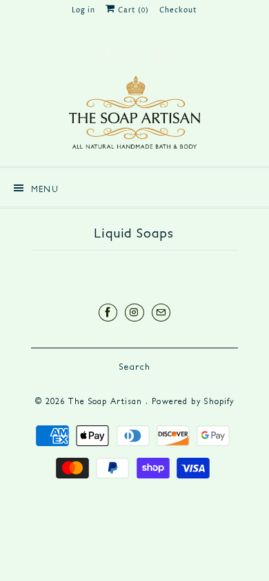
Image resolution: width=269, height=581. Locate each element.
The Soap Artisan (107, 401)
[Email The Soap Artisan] (161, 53)
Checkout (178, 10)
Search (134, 366)
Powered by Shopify (193, 401)
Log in (83, 10)
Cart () (132, 10)
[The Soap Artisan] (134, 116)
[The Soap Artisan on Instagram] (134, 53)
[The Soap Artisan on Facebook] (108, 53)
